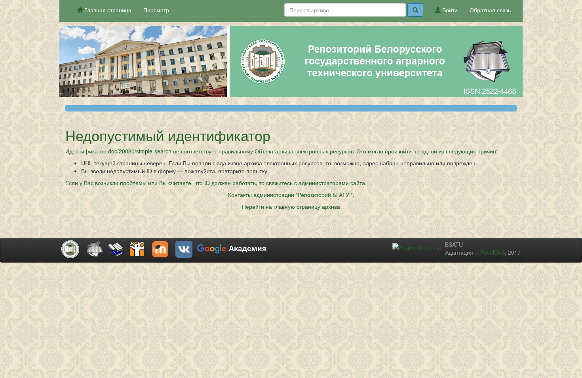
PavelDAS (492, 252)
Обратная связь (490, 10)
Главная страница (107, 10)
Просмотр (157, 10)
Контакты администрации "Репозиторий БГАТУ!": (291, 194)
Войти (449, 10)
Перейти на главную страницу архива (291, 206)
